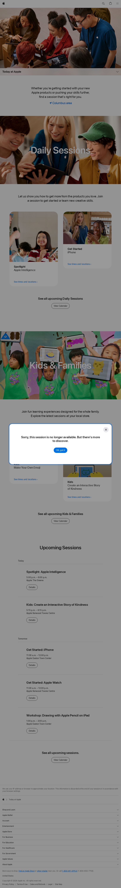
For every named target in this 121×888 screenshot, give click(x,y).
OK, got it (60, 450)
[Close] (106, 429)
